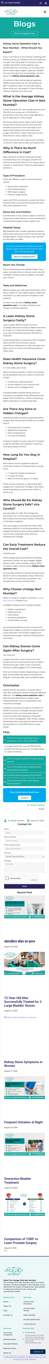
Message (7, 861)
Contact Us (7, 1315)
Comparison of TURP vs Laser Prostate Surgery (21, 1241)
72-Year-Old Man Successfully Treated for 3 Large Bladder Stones (22, 1001)
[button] (45, 12)
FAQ (5, 1311)
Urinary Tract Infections (28, 1303)
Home (5, 1302)
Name (6, 829)
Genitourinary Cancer (29, 1309)
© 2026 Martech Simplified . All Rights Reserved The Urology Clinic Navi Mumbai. (24, 1358)
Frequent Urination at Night (23, 1122)
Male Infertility (29, 1315)
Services (7, 853)
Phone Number (10, 837)
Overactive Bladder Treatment (17, 1180)
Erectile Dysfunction (31, 1319)
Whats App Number (12, 845)
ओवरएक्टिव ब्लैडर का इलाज (19, 941)
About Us (7, 1306)
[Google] (46, 3)
